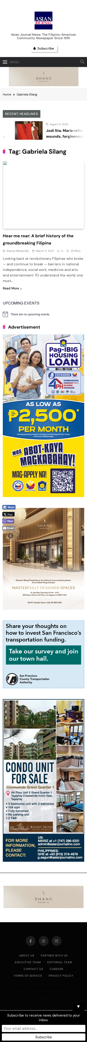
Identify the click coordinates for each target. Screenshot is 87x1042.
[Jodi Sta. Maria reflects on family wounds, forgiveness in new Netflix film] (16, 130)
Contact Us (33, 969)
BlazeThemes (43, 993)
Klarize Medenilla (18, 251)
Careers (56, 969)
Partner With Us (54, 955)
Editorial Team (59, 962)
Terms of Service (28, 976)
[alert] (43, 314)
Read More (11, 288)
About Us (26, 955)
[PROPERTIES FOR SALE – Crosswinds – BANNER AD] (43, 860)
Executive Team (28, 962)
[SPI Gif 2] (43, 84)
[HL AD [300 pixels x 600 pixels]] (43, 495)
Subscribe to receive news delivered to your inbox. (43, 1017)
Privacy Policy (61, 976)
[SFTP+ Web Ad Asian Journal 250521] (43, 686)
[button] (10, 535)
